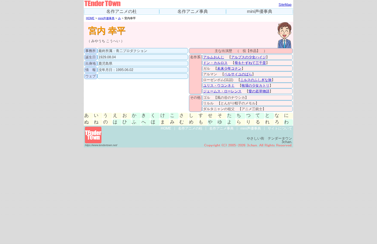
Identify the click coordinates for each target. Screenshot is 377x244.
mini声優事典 (259, 11)
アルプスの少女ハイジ (248, 57)
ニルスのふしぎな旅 (256, 80)
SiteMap (285, 5)
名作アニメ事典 (192, 11)
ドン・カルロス (215, 63)
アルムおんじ (213, 57)
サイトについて (280, 128)
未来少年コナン (229, 68)
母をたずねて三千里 (250, 63)
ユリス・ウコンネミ (219, 85)
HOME (90, 18)
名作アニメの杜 (121, 11)
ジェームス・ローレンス (222, 91)
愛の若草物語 (258, 91)
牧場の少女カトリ (255, 85)
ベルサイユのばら (238, 74)
